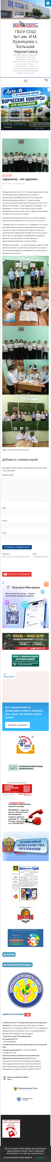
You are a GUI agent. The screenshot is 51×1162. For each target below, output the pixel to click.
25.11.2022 (7, 183)
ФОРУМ (10, 954)
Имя (4, 508)
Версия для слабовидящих (18, 574)
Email (5, 521)
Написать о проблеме (17, 725)
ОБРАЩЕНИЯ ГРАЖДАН (19, 964)
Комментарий (8, 475)
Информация (8, 110)
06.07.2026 (8, 123)
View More (8, 127)
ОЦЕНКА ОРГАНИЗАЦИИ (13, 1014)
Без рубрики (7, 175)
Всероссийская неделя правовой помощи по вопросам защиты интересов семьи (22, 117)
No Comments (20, 123)
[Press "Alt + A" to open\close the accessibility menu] (48, 3)
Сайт (4, 533)
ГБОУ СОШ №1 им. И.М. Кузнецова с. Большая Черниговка (25, 41)
